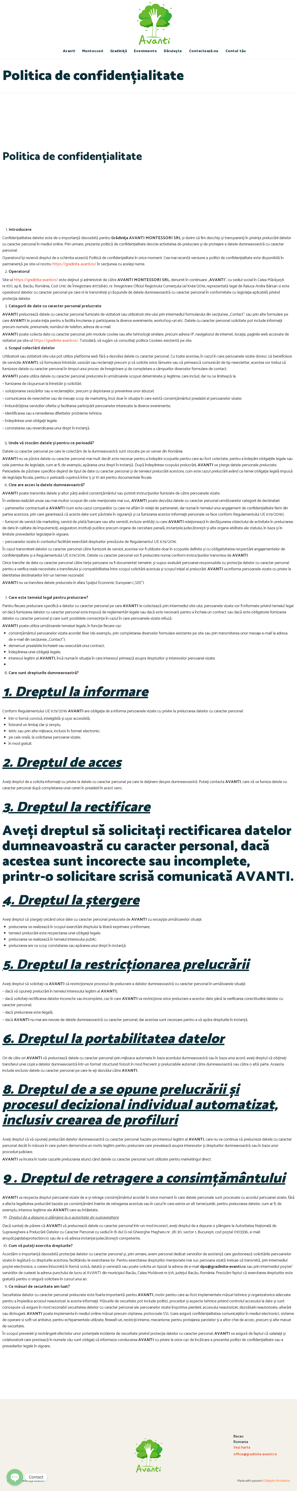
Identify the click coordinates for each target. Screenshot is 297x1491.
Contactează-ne (204, 51)
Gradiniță (118, 51)
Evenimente (145, 51)
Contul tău (236, 51)
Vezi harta (241, 1447)
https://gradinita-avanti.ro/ (74, 264)
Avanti (69, 51)
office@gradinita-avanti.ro (255, 1454)
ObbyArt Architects (277, 1481)
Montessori (92, 51)
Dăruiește (173, 51)
